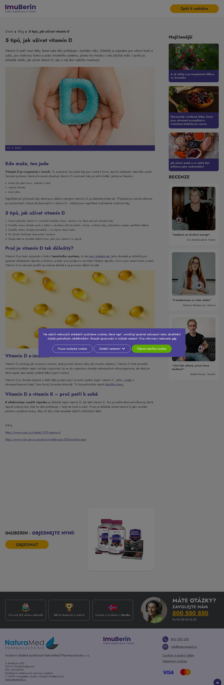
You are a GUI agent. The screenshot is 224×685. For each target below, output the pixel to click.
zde (174, 338)
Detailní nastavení (109, 349)
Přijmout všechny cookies (151, 349)
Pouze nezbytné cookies (72, 349)
